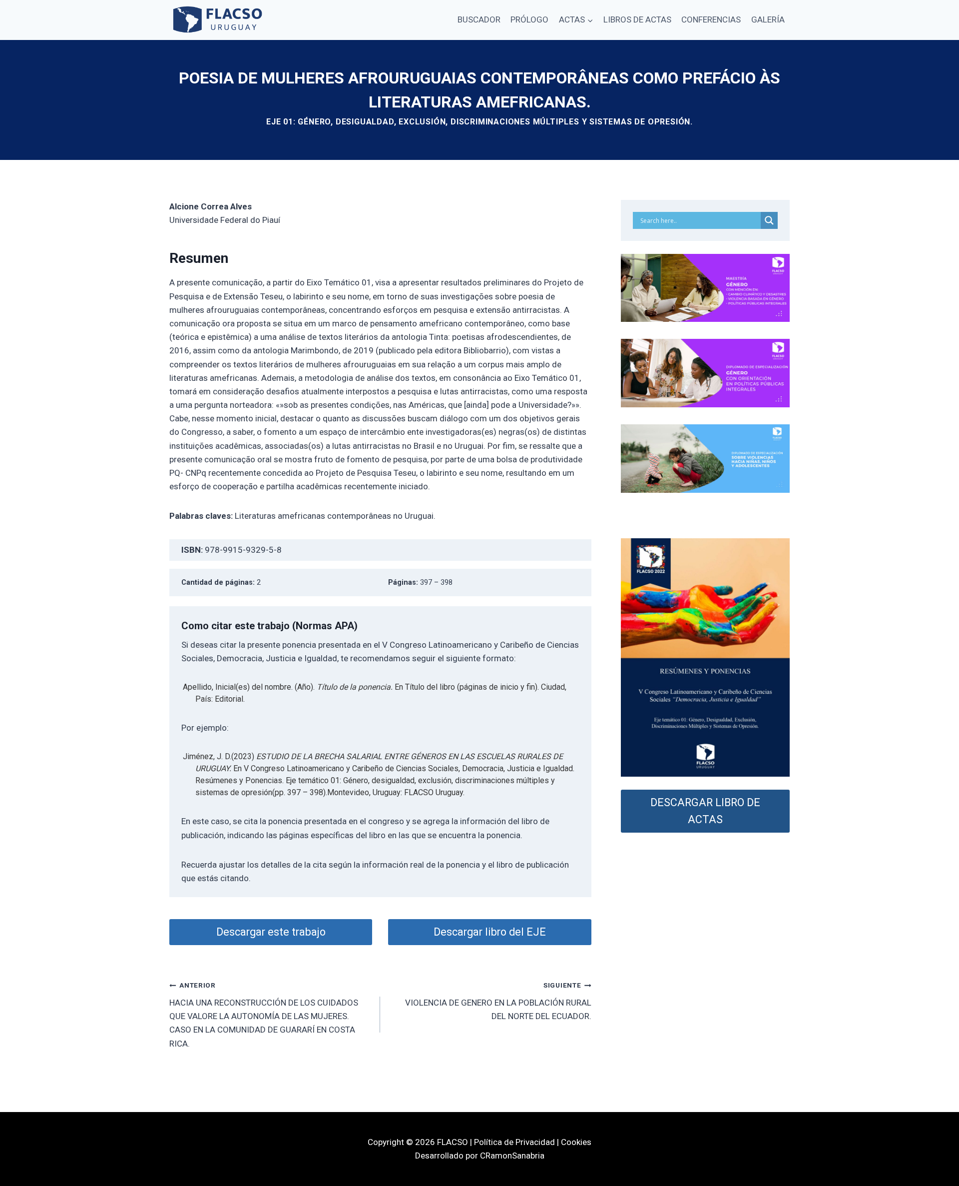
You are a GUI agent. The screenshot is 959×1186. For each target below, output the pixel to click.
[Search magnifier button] (769, 220)
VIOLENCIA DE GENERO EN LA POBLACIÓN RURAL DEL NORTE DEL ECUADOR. (498, 1001)
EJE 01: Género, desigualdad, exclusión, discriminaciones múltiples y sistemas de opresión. (479, 121)
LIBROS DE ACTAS (637, 19)
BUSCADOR (479, 19)
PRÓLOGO (529, 19)
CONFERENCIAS (711, 19)
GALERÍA (768, 19)
